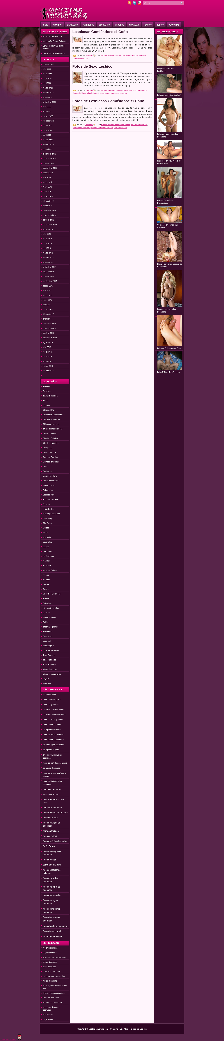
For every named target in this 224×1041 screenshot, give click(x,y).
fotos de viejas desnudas (55, 841)
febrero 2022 (48, 120)
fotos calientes (50, 835)
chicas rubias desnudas (53, 709)
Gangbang (47, 518)
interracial (47, 537)
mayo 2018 (47, 243)
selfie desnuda (49, 694)
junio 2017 (47, 295)
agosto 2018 (48, 229)
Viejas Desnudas (50, 669)
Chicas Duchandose (51, 419)
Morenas (46, 579)
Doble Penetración (51, 480)
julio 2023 (47, 69)
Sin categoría (48, 645)
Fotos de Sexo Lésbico (92, 66)
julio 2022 (47, 106)
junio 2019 (47, 182)
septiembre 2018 (50, 224)
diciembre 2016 (49, 323)
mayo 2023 (47, 78)
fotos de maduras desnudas (51, 910)
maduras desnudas (52, 789)
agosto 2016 (48, 342)
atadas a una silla (50, 395)
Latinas (46, 546)
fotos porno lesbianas (119, 93)
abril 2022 (47, 111)
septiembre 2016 (50, 337)
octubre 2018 (48, 219)
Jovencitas (88, 24)
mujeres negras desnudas (54, 976)
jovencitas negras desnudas (54, 957)
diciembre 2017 (49, 267)
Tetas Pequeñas (49, 664)
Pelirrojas (47, 603)
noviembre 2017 (50, 271)
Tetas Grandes (49, 655)
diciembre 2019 (49, 153)
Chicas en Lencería (51, 424)
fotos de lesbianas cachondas (112, 90)
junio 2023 (47, 73)
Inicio (45, 24)
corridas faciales (51, 830)
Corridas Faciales (50, 457)
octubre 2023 (48, 64)
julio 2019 (47, 177)
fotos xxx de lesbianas (81, 128)
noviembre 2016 (50, 328)
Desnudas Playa (50, 475)
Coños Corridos (49, 452)
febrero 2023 (48, 92)
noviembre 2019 (50, 158)
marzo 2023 (48, 87)
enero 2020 (48, 149)
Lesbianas (104, 24)
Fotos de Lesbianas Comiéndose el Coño (108, 101)
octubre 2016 (48, 333)
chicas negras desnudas (53, 744)
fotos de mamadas (52, 895)
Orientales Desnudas (51, 593)
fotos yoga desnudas (51, 513)
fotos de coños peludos (53, 734)
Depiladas (72, 24)
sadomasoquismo (50, 626)
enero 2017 (48, 318)
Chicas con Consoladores (53, 414)
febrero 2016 (48, 370)
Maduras (119, 24)
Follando (46, 504)
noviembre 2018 (50, 215)
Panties (46, 598)
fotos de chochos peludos (55, 812)
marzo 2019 (48, 196)
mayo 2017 (47, 300)
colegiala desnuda (51, 749)
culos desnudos (49, 966)
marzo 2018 (48, 252)
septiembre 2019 (50, 168)
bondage (46, 405)
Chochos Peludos (50, 438)
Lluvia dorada (48, 556)
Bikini (45, 400)
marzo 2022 (48, 116)
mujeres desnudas (50, 947)
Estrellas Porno (49, 494)
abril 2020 (47, 135)
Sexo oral (47, 641)
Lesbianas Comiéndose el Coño (100, 32)
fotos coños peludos (52, 724)
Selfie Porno (48, 631)
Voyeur (46, 678)
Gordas (46, 527)
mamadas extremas (52, 807)
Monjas (46, 575)
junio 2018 (47, 238)
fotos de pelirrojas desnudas (51, 888)
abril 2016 (47, 361)
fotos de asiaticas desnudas (51, 824)
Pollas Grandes (49, 617)
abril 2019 (47, 191)
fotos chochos (48, 508)
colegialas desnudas (52, 729)
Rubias (160, 24)
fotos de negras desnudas (50, 902)
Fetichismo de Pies (51, 499)
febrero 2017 (48, 314)
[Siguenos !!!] (135, 4)
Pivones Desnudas (51, 608)
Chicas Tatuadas (50, 433)
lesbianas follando (51, 794)
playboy (46, 612)
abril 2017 (47, 304)
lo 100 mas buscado (52, 936)
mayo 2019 (47, 186)
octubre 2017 (48, 276)
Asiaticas (46, 391)
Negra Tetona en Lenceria (54, 53)
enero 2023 (48, 97)
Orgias (45, 589)
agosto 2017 (48, 285)
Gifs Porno (47, 523)
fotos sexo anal (50, 817)
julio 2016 (47, 347)
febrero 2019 (48, 201)
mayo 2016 (47, 356)
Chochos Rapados (51, 442)
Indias (45, 532)
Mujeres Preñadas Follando (54, 41)
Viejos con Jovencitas (52, 674)
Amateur (57, 24)
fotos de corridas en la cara (55, 762)
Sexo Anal (174, 24)
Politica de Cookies (138, 1028)
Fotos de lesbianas (51, 997)
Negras (148, 24)
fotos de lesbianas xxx (130, 55)
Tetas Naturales (49, 659)
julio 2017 (47, 290)
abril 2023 (47, 83)
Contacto (114, 1028)
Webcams (47, 683)
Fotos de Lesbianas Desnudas (135, 90)
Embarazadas (49, 485)
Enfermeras (48, 490)
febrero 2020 (48, 144)
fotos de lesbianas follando (111, 55)
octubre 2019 (48, 163)
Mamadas (134, 24)
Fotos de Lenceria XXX (52, 36)
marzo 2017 (48, 309)
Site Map (124, 1028)
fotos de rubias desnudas (55, 925)
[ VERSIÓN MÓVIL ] (8, 1039)
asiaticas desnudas (51, 767)
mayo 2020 (47, 130)
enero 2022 (48, 125)
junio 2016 (47, 351)
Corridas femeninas (51, 461)
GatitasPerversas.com (98, 1028)
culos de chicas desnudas (54, 714)
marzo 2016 (48, 366)
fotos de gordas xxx (51, 704)
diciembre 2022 (49, 102)
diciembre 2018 (49, 210)
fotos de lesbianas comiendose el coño (115, 125)
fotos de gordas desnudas (50, 880)
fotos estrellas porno (52, 699)
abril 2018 (47, 248)
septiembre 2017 (50, 281)
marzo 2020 (48, 139)
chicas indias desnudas (52, 428)
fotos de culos (49, 859)
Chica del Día (48, 409)
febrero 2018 (48, 257)
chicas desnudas (50, 962)
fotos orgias (48, 1014)
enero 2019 (48, 205)
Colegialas (47, 447)
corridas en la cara (52, 864)
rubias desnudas (50, 980)
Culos (45, 466)
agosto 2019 (48, 172)
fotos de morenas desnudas (51, 919)
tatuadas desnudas (51, 650)
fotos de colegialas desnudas (52, 853)
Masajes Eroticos (50, 570)
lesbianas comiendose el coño (102, 128)
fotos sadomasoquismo (53, 739)
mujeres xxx (48, 1019)
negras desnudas (50, 952)
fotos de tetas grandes (53, 719)
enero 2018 (48, 262)
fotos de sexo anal (52, 931)
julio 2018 (47, 234)
